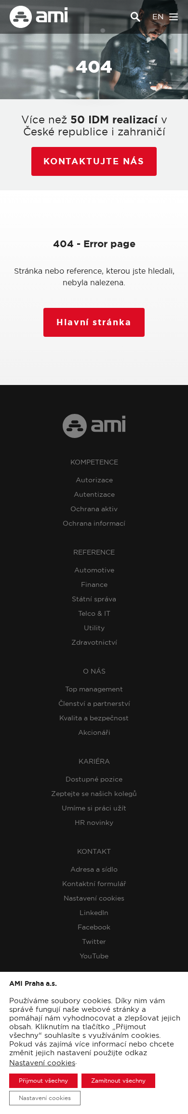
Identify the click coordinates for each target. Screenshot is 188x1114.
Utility (94, 628)
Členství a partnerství (94, 703)
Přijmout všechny (43, 1080)
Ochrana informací (94, 523)
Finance (94, 584)
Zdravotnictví (94, 642)
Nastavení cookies (94, 898)
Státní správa (94, 599)
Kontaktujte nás (94, 161)
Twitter (94, 941)
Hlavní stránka (93, 322)
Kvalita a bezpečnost (94, 718)
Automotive (94, 570)
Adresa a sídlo (94, 869)
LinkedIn (94, 912)
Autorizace (94, 480)
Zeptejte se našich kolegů (94, 793)
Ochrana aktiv (94, 509)
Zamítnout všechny (118, 1080)
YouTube (94, 956)
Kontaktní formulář (94, 884)
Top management (94, 689)
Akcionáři (94, 732)
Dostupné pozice (94, 779)
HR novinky (94, 822)
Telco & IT (94, 613)
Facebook (94, 927)
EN (158, 16)
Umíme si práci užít (94, 808)
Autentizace (94, 494)
